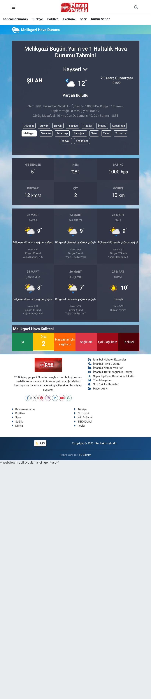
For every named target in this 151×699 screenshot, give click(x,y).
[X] (34, 398)
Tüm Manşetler (102, 380)
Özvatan (46, 133)
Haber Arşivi (100, 388)
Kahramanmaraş (15, 19)
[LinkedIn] (55, 398)
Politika (52, 19)
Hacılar (87, 125)
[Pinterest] (41, 398)
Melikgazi (29, 133)
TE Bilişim (85, 455)
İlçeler (81, 425)
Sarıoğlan (79, 133)
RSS (42, 443)
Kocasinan (118, 125)
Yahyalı (66, 141)
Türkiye (37, 19)
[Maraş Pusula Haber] (74, 7)
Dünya (19, 425)
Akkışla (29, 125)
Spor (83, 19)
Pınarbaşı (62, 133)
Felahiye (73, 125)
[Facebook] (28, 398)
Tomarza (120, 133)
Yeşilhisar (82, 141)
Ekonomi (69, 19)
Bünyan (44, 125)
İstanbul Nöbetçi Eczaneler (109, 359)
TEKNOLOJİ (85, 421)
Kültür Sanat (100, 19)
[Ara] (136, 7)
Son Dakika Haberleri (106, 384)
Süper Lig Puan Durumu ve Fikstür (113, 376)
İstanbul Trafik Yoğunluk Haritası (113, 372)
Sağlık (19, 421)
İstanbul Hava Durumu (106, 363)
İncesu (102, 125)
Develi (58, 125)
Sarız (94, 133)
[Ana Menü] (13, 7)
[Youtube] (62, 398)
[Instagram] (48, 398)
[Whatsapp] (69, 398)
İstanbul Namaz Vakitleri (108, 368)
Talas (106, 133)
